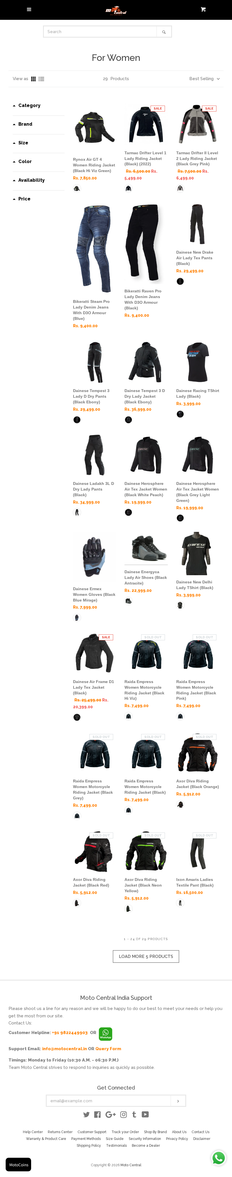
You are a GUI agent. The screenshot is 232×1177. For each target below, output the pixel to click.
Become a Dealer (146, 1146)
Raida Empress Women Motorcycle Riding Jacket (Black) (145, 787)
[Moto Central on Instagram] (123, 1115)
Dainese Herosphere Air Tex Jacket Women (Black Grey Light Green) (197, 492)
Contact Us (200, 1132)
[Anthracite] (128, 601)
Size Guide (115, 1139)
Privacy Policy (177, 1139)
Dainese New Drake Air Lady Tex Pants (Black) (194, 258)
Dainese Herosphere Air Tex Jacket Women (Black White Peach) (145, 489)
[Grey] (77, 816)
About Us (179, 1132)
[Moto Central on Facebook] (97, 1115)
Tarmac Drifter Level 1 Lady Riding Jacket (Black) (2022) (145, 158)
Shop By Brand (155, 1132)
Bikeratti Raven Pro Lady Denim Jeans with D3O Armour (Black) (143, 299)
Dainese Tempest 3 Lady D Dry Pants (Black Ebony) (91, 396)
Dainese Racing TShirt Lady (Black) (197, 393)
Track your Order (125, 1132)
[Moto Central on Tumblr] (134, 1115)
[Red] (77, 903)
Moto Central (131, 1165)
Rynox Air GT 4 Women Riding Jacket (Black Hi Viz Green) (94, 165)
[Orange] (180, 804)
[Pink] (180, 188)
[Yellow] (128, 909)
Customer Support (92, 1132)
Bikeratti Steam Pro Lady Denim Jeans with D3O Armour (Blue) (91, 310)
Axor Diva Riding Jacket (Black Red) (91, 882)
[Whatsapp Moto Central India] (105, 1032)
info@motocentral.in (64, 1048)
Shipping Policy (89, 1146)
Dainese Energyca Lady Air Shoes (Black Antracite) (145, 577)
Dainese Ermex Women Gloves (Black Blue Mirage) (94, 594)
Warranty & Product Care (46, 1139)
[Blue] (77, 618)
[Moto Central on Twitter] (86, 1115)
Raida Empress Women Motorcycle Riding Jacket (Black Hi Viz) (144, 690)
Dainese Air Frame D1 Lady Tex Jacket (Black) (93, 687)
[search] (100, 31)
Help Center (33, 1132)
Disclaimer (201, 1139)
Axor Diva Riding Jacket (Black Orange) (197, 784)
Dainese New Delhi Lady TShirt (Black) (194, 585)
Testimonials (116, 1146)
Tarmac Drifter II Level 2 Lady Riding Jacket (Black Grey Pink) (197, 158)
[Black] (128, 188)
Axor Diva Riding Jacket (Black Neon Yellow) (143, 885)
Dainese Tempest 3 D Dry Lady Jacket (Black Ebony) (144, 396)
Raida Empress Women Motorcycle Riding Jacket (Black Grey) (93, 789)
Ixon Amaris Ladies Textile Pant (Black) (195, 882)
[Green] (77, 188)
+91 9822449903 (70, 1032)
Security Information (145, 1139)
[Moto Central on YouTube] (145, 1115)
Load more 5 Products (146, 956)
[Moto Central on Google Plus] (110, 1115)
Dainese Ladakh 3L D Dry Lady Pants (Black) (93, 489)
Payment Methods (86, 1139)
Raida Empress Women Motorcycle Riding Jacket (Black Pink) (196, 690)
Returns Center (60, 1132)
